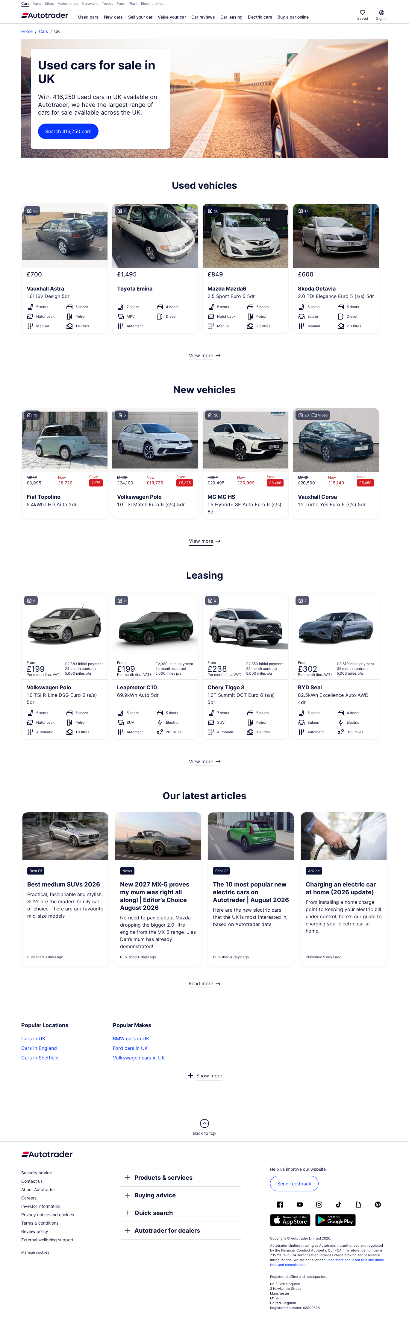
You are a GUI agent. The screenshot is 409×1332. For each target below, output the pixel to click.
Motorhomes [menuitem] (67, 3)
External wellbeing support (47, 1239)
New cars (113, 16)
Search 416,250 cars (68, 131)
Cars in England (39, 1048)
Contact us (32, 1181)
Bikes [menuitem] (49, 3)
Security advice (36, 1172)
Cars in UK (33, 1038)
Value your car (172, 16)
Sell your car (140, 16)
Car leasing (231, 16)
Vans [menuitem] (37, 3)
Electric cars (260, 16)
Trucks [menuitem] (107, 3)
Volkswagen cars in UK (139, 1058)
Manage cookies (35, 1252)
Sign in (381, 18)
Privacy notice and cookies (47, 1214)
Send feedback (294, 1184)
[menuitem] (88, 17)
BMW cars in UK (131, 1038)
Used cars (88, 16)
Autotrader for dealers (167, 1230)
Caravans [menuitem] (90, 3)
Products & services (163, 1177)
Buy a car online (293, 16)
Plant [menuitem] (133, 3)
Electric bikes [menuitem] (152, 3)
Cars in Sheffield (40, 1058)
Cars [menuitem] (25, 3)
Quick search (153, 1213)
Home (27, 31)
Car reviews (203, 16)
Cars (43, 31)
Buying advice (155, 1195)
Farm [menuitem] (121, 3)
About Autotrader (38, 1189)
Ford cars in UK (130, 1048)
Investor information (40, 1206)
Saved (362, 18)
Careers (29, 1197)
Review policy (34, 1231)
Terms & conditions (39, 1222)
